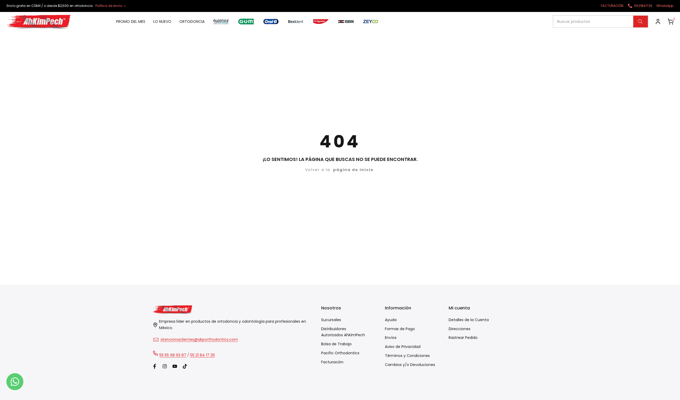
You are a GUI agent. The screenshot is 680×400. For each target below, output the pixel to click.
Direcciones (459, 328)
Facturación (332, 362)
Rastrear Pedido (463, 337)
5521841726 (643, 5)
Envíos (391, 337)
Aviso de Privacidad (402, 346)
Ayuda (391, 319)
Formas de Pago (400, 328)
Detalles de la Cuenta (469, 319)
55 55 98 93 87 (172, 355)
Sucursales (331, 319)
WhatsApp (664, 5)
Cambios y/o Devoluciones (410, 364)
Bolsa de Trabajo (336, 344)
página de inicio (353, 169)
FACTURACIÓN (612, 5)
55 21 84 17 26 (202, 355)
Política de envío (108, 5)
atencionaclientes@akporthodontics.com (199, 339)
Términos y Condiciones (407, 355)
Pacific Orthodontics (340, 353)
